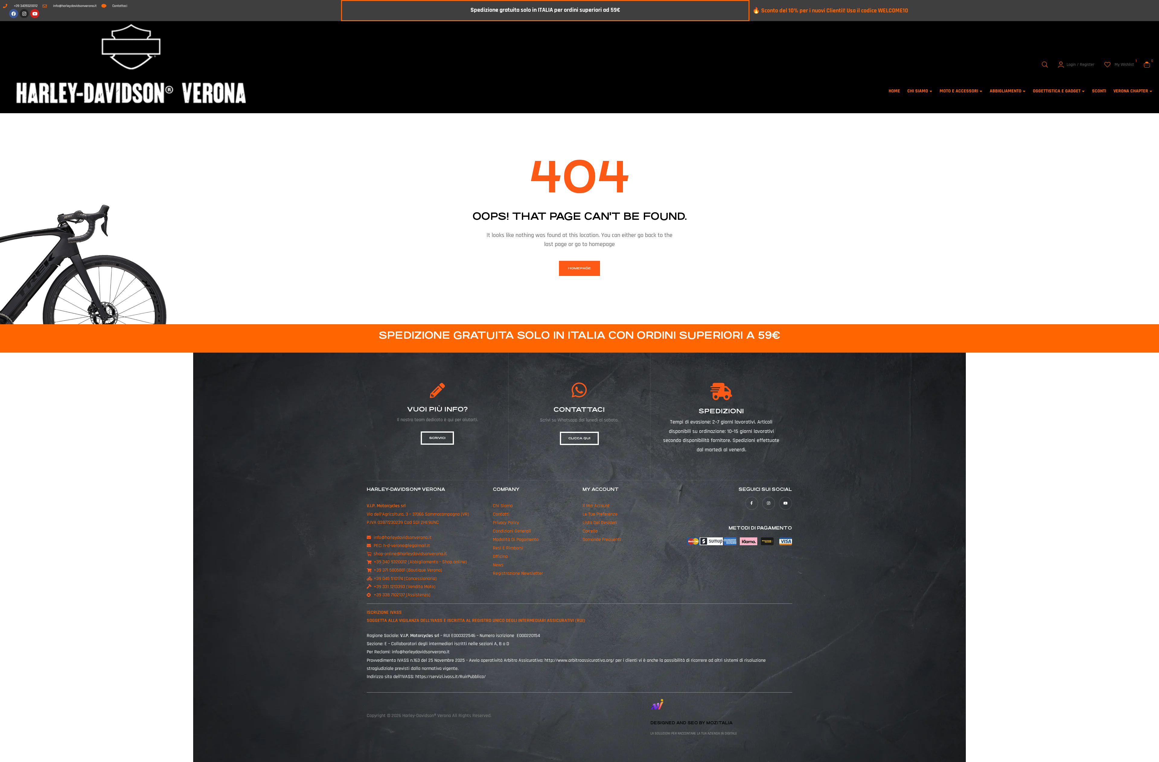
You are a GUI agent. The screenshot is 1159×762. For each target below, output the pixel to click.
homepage (579, 268)
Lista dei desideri (600, 523)
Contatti (501, 514)
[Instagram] (24, 13)
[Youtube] (34, 13)
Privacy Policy (506, 523)
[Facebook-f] (751, 503)
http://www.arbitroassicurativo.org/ (579, 660)
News (498, 565)
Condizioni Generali (512, 531)
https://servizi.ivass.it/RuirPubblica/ (450, 677)
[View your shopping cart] (1147, 65)
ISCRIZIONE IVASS (384, 612)
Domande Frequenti (602, 539)
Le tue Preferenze (600, 514)
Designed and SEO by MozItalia (691, 723)
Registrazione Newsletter (518, 573)
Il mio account (596, 506)
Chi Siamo (503, 506)
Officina (500, 556)
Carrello (590, 531)
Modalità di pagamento (516, 539)
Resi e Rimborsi (508, 548)
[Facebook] (13, 13)
